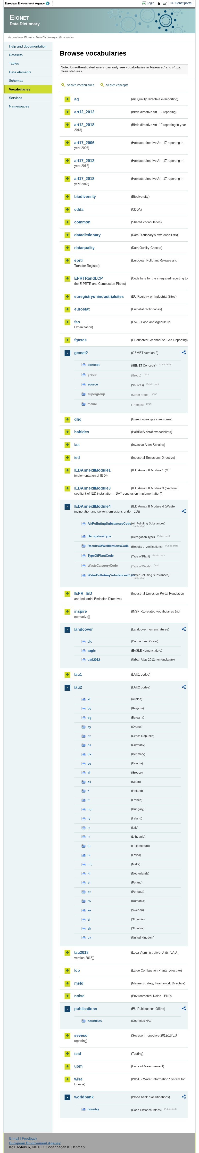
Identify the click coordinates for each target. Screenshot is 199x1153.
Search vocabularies (80, 85)
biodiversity (85, 197)
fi (89, 791)
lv (89, 855)
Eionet (28, 37)
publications (85, 1009)
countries (95, 1021)
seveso (81, 1035)
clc (90, 641)
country (93, 1109)
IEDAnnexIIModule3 (92, 488)
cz (89, 736)
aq (76, 99)
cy (89, 727)
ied (77, 458)
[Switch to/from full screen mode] (166, 3)
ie (89, 818)
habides (81, 432)
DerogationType (99, 536)
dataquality (84, 248)
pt (89, 892)
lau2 (78, 687)
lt (89, 837)
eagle (92, 651)
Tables (14, 63)
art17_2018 (84, 179)
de (89, 745)
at (89, 699)
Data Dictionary (46, 37)
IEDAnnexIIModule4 (92, 506)
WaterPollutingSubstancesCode (109, 575)
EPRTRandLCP (88, 278)
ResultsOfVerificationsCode (108, 546)
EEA (29, 3)
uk (89, 938)
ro (89, 901)
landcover (83, 629)
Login (150, 3)
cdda (78, 209)
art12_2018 (84, 125)
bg (89, 718)
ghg (78, 419)
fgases (80, 340)
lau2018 (81, 952)
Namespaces (19, 106)
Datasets (16, 55)
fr (89, 800)
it (89, 828)
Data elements (20, 72)
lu (89, 846)
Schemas (16, 80)
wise (78, 1079)
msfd (78, 983)
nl (89, 873)
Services (15, 98)
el (89, 773)
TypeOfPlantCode (101, 555)
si (89, 919)
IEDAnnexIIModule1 (92, 470)
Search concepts (117, 85)
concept (94, 365)
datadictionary (87, 235)
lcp (77, 970)
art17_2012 (84, 161)
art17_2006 (84, 143)
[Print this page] (159, 3)
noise (79, 996)
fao (77, 322)
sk (89, 928)
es (89, 782)
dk (89, 754)
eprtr (78, 260)
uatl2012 (94, 660)
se (89, 910)
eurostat (82, 309)
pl (89, 882)
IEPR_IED (83, 593)
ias (77, 445)
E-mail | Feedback (23, 1138)
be (89, 708)
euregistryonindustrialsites (99, 296)
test (77, 1054)
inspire (80, 611)
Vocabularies (19, 89)
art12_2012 (84, 112)
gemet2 (81, 353)
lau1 (78, 674)
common (82, 222)
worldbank (84, 1097)
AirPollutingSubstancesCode (109, 523)
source (93, 384)
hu (89, 809)
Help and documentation (28, 46)
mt (89, 864)
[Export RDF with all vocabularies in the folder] (184, 353)
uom (78, 1066)
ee (89, 763)
